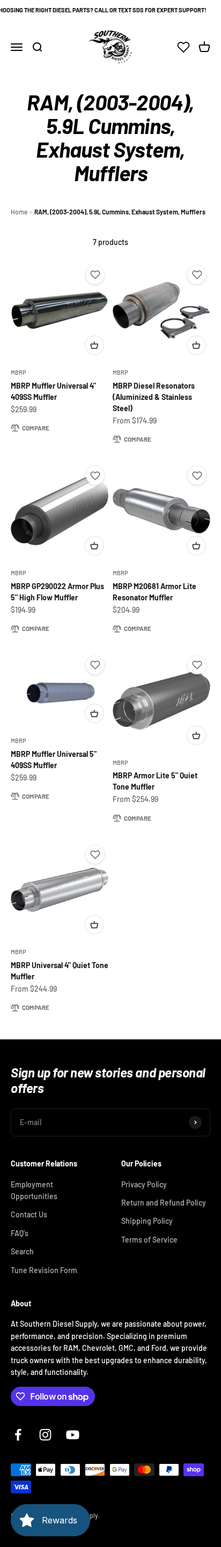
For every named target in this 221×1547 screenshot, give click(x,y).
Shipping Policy (147, 1220)
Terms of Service (149, 1239)
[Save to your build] (95, 275)
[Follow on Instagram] (45, 1434)
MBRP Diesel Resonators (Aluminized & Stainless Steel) (154, 397)
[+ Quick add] (94, 345)
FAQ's (19, 1233)
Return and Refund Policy (163, 1202)
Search (22, 1251)
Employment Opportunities (34, 1190)
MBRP (18, 372)
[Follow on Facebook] (18, 1434)
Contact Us (29, 1214)
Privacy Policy (144, 1184)
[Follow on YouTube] (72, 1434)
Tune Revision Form (44, 1270)
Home (19, 211)
